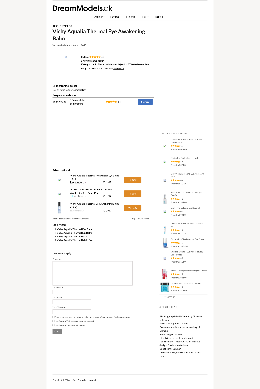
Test (55, 25)
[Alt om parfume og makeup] (98, 7)
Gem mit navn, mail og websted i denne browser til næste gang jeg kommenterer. (92, 317)
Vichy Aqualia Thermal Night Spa (75, 240)
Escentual (118, 68)
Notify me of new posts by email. (70, 325)
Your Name (58, 287)
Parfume (114, 16)
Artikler (98, 16)
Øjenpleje (65, 25)
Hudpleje (158, 16)
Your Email (57, 297)
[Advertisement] (78, 143)
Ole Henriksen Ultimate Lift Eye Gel (186, 283)
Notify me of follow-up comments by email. (75, 321)
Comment (57, 259)
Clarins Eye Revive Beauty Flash (184, 158)
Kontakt (93, 380)
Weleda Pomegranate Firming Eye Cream (189, 270)
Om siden (82, 380)
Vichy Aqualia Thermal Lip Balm (74, 232)
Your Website (59, 307)
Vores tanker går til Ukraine (173, 323)
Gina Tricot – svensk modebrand (176, 337)
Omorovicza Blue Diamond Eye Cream (187, 239)
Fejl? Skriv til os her (140, 218)
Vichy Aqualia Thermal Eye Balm (75, 229)
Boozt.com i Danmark (170, 348)
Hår (144, 16)
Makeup (130, 16)
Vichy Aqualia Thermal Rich (72, 236)
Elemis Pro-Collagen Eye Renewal (185, 208)
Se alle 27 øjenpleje (167, 297)
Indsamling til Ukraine (170, 334)
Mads (67, 45)
